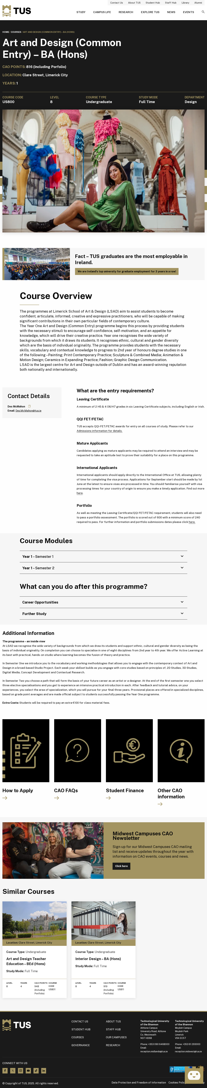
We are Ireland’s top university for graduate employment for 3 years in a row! (127, 271)
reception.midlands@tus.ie (154, 1051)
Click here (121, 866)
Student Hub (153, 2)
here (80, 493)
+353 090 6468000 (158, 1044)
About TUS (134, 2)
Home (5, 32)
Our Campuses (116, 1037)
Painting (55, 355)
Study (80, 12)
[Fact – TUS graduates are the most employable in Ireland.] (36, 264)
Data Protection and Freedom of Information (139, 1082)
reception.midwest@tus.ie (188, 1051)
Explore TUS (150, 12)
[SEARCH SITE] (203, 12)
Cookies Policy (177, 1082)
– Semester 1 (38, 556)
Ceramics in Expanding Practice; (71, 360)
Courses (16, 32)
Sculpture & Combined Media (137, 355)
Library (185, 2)
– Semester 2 (38, 568)
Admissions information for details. (99, 430)
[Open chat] (194, 1075)
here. (192, 522)
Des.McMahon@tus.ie (28, 410)
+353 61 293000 (191, 1044)
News (171, 12)
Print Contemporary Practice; (88, 355)
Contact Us (116, 2)
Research (126, 12)
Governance (80, 1045)
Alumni (198, 2)
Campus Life (102, 12)
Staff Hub (170, 2)
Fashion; (106, 360)
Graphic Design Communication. (140, 360)
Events (188, 12)
